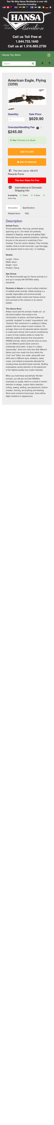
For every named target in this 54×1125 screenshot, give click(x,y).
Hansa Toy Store (11, 54)
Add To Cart (27, 151)
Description (13, 207)
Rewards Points (16, 174)
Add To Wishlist (28, 162)
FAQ (27, 213)
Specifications (29, 207)
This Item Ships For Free (27, 180)
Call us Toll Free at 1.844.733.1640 (27, 39)
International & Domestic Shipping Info (28, 189)
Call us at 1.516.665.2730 (27, 46)
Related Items (14, 213)
